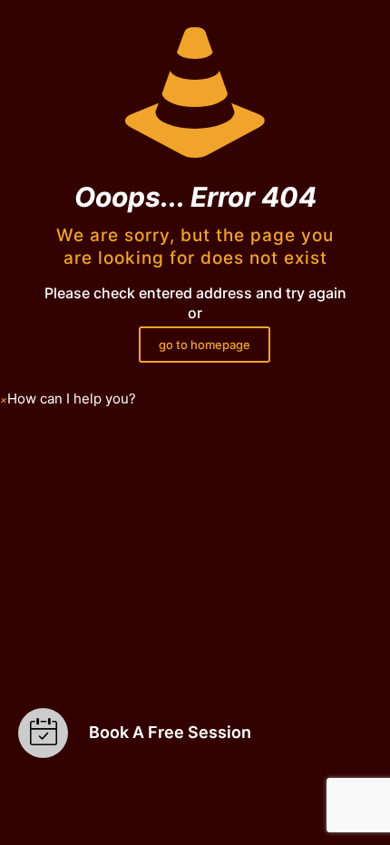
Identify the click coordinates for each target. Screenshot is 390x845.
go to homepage (204, 344)
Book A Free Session (170, 732)
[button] (68, 399)
